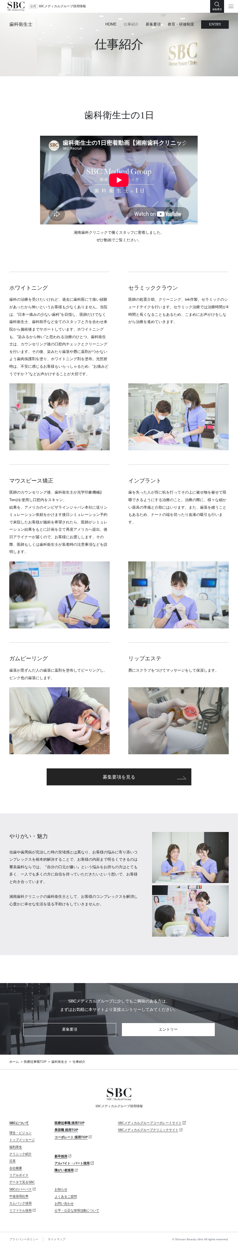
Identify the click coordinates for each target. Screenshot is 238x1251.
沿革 (12, 1161)
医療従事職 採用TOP (69, 1123)
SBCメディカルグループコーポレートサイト (150, 1123)
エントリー (168, 1029)
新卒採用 (61, 1156)
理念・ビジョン (20, 1132)
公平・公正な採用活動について (77, 1210)
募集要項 (153, 24)
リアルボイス (18, 1175)
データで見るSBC (22, 1182)
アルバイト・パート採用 (72, 1163)
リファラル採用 (20, 1210)
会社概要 (15, 1168)
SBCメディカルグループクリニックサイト (148, 1130)
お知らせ (61, 1189)
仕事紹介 (131, 24)
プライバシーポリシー (23, 1239)
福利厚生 (15, 1147)
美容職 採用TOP (66, 1130)
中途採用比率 (18, 1196)
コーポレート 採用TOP (71, 1137)
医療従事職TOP (35, 1061)
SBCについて (19, 1123)
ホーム (14, 1061)
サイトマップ (56, 1239)
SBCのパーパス (20, 1189)
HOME (111, 24)
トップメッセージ (22, 1139)
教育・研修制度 (181, 24)
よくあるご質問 (66, 1196)
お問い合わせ (64, 1203)
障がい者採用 (64, 1170)
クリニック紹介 (20, 1154)
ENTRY (215, 24)
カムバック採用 (20, 1203)
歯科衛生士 (21, 24)
